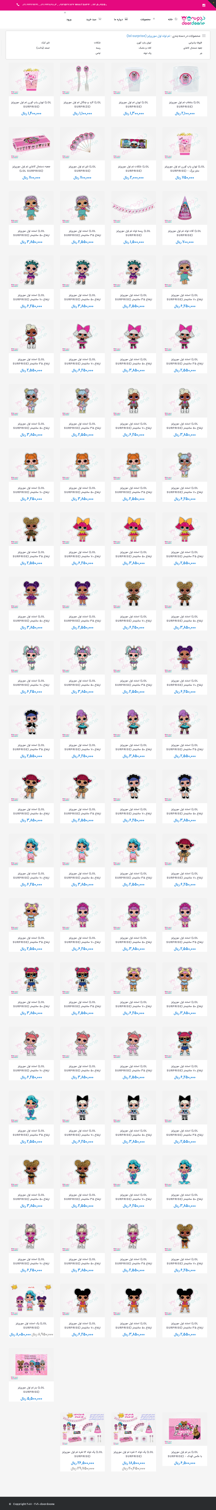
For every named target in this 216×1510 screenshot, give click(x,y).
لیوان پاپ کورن (144, 43)
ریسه (98, 48)
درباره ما (118, 19)
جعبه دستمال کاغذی (192, 48)
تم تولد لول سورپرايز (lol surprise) (148, 36)
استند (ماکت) (43, 48)
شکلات (97, 43)
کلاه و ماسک (145, 48)
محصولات (145, 19)
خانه (170, 19)
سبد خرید (91, 19)
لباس (98, 53)
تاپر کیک (45, 43)
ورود (69, 19)
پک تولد (147, 53)
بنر (201, 53)
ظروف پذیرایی (195, 43)
